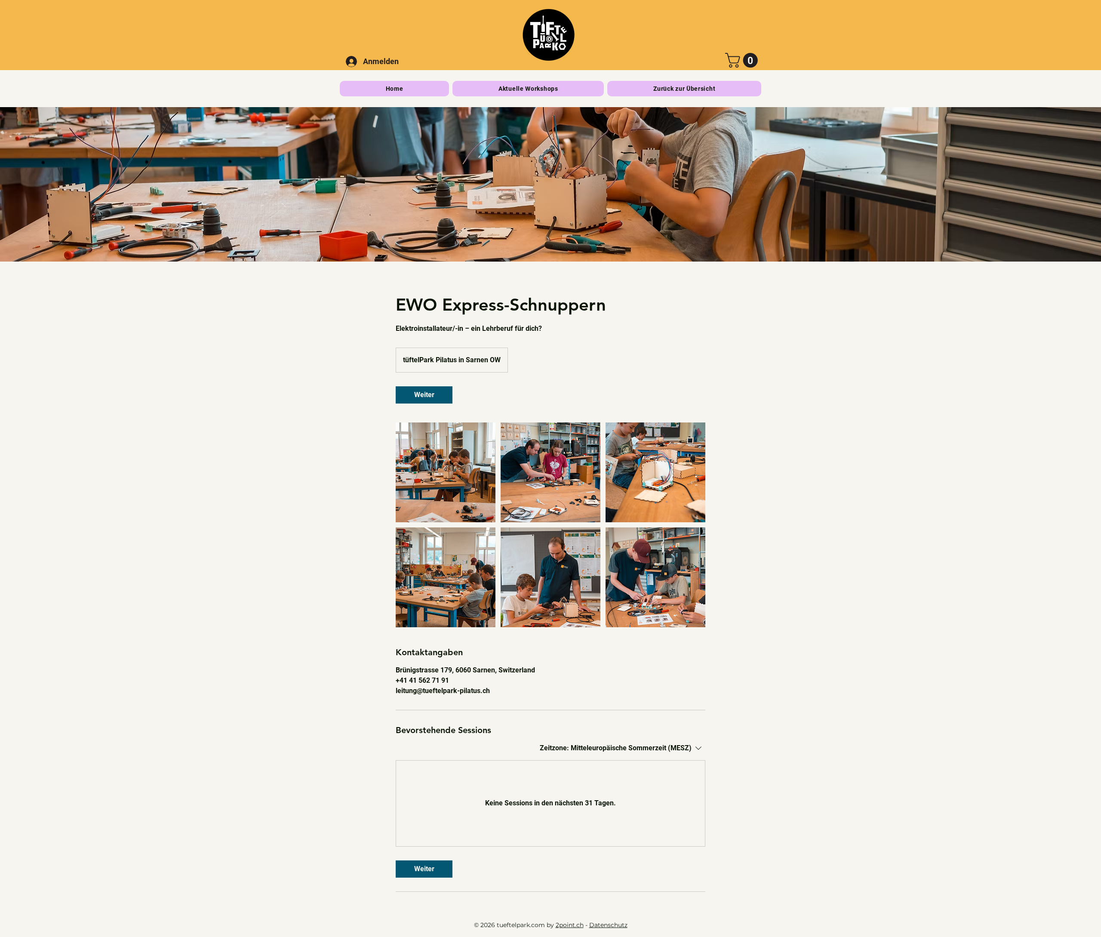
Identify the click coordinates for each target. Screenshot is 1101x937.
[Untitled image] (445, 472)
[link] (424, 395)
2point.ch (570, 925)
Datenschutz (608, 925)
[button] (743, 60)
